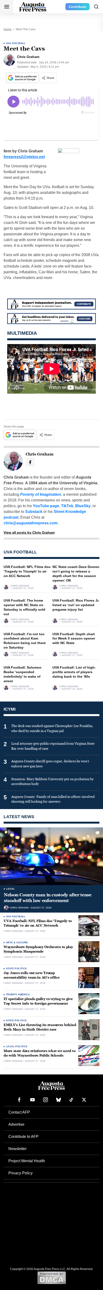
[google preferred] (23, 78)
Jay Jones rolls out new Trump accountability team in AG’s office (31, 975)
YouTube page (46, 506)
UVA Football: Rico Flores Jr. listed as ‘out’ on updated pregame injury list (75, 605)
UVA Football (16, 43)
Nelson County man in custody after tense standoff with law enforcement (48, 897)
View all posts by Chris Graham (29, 532)
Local (10, 889)
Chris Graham (19, 586)
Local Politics (17, 1046)
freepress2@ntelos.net (24, 157)
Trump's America (18, 994)
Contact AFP (19, 1112)
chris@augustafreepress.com (30, 523)
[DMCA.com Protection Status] (51, 1277)
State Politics (16, 968)
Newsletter (17, 1149)
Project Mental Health (26, 1161)
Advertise (16, 1124)
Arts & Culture (17, 942)
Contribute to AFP (23, 1137)
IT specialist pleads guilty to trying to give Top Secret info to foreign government (38, 1001)
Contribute (77, 7)
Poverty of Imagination (40, 494)
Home (7, 29)
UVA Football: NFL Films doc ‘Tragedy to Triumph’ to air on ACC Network (27, 571)
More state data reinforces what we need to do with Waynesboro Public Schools (39, 1053)
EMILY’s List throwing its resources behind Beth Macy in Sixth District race (40, 1027)
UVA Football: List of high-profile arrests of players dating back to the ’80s (74, 672)
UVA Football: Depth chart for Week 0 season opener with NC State (73, 638)
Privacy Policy (20, 1173)
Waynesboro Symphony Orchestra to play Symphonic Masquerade (38, 949)
